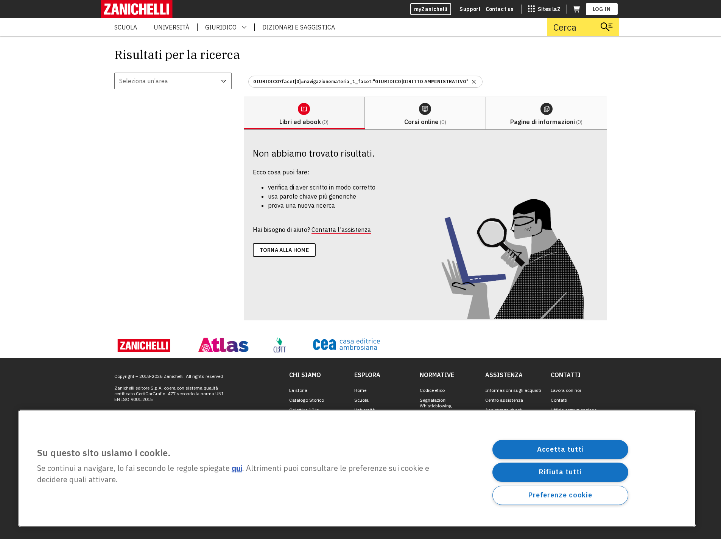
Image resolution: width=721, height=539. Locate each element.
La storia (298, 390)
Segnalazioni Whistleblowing (436, 403)
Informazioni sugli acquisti (513, 390)
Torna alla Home (284, 250)
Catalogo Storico (306, 400)
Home (360, 390)
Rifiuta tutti (560, 472)
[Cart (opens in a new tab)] (576, 9)
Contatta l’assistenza (341, 229)
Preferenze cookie (560, 495)
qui (237, 468)
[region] (357, 468)
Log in (602, 9)
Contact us (500, 9)
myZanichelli (431, 9)
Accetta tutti (560, 449)
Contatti (559, 400)
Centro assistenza (504, 400)
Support (470, 9)
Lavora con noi (566, 390)
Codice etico (432, 390)
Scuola (361, 400)
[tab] (304, 113)
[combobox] (173, 81)
